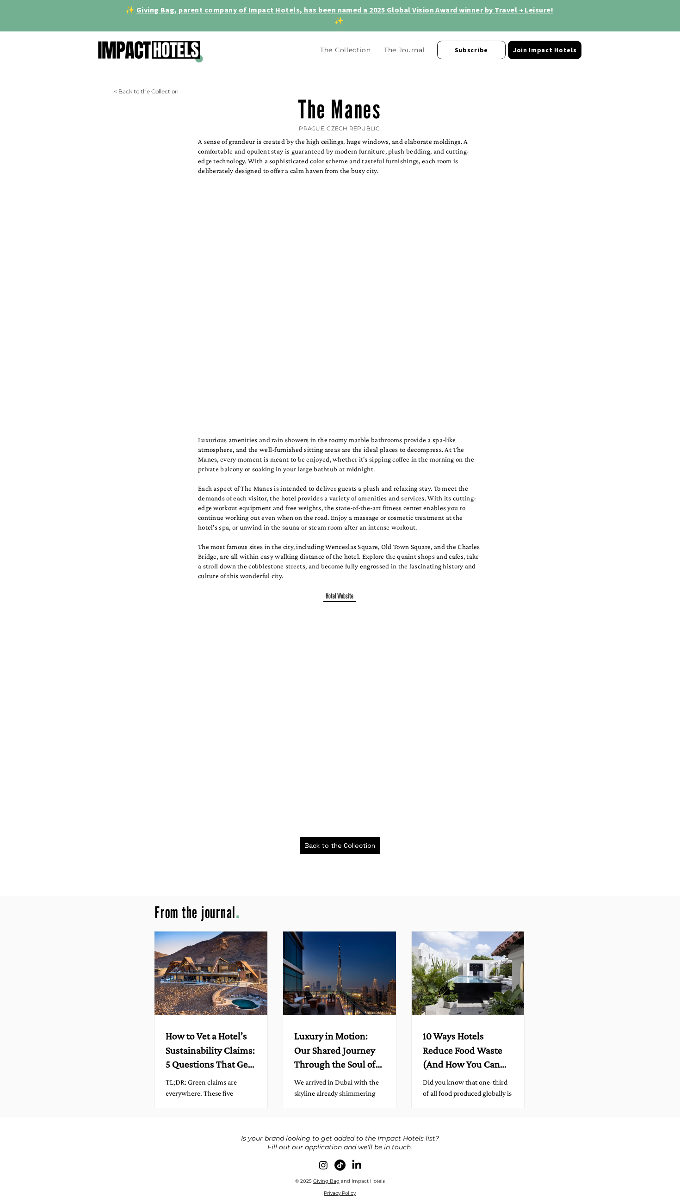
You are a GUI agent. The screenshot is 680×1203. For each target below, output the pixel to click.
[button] (471, 50)
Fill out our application (304, 1147)
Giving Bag (326, 1181)
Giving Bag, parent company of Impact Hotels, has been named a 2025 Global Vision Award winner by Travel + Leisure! (345, 9)
